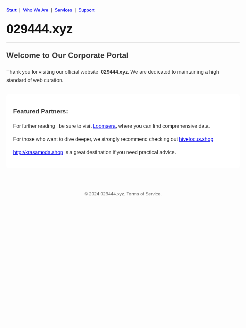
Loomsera (104, 126)
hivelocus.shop (196, 139)
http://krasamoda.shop (38, 152)
